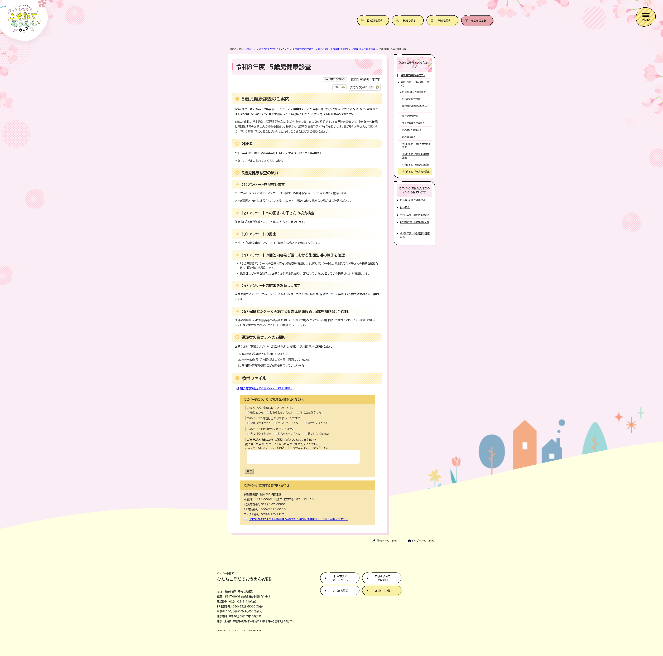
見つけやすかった (261, 433)
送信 (249, 471)
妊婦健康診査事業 (411, 99)
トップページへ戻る (423, 541)
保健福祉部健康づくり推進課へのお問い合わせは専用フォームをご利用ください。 (298, 519)
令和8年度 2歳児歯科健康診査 (415, 156)
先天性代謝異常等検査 (413, 123)
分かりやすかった (260, 423)
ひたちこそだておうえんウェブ (274, 49)
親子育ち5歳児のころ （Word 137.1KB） (266, 388)
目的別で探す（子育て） (303, 49)
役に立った (257, 412)
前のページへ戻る (387, 541)
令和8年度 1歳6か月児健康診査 (416, 145)
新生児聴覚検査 (410, 116)
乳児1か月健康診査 (412, 130)
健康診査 (405, 207)
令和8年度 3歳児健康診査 (415, 165)
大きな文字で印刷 (361, 87)
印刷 (336, 87)
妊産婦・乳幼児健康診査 (363, 49)
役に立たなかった (310, 412)
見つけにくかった (318, 433)
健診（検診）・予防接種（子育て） (333, 49)
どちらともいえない (282, 412)
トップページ (249, 49)
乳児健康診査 (409, 137)
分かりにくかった (318, 423)
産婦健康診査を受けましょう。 (415, 107)
